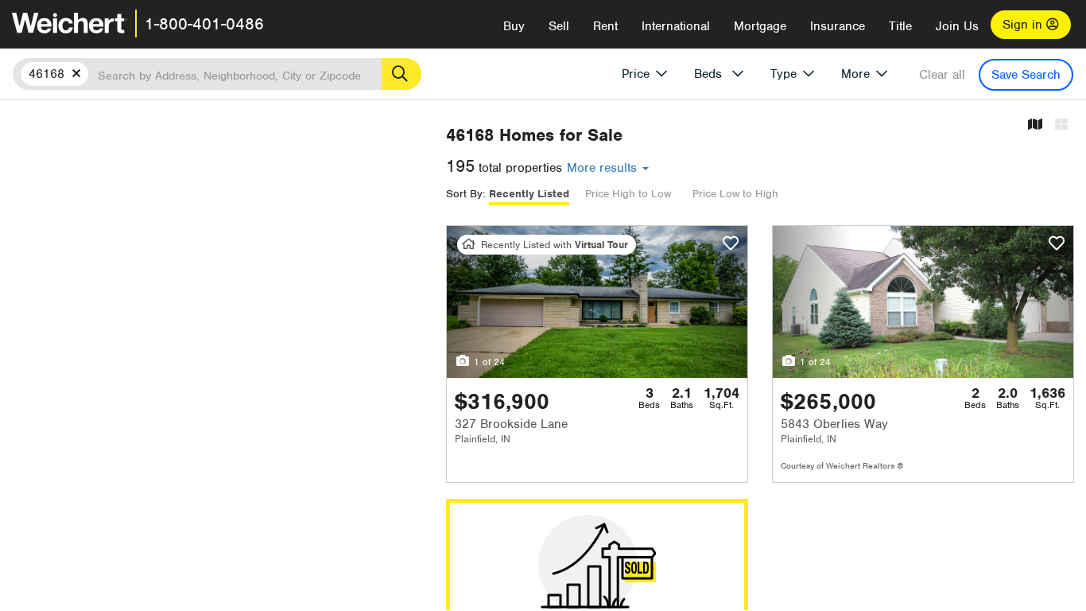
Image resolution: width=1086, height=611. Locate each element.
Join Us (957, 26)
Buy (514, 26)
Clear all (942, 75)
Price (636, 74)
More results (604, 168)
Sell (559, 26)
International (676, 26)
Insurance (837, 26)
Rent (605, 26)
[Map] (1035, 125)
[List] (1061, 125)
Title (900, 26)
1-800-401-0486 (204, 24)
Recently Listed (529, 193)
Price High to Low (628, 193)
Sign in (1024, 25)
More (855, 74)
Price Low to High (735, 193)
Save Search (1026, 75)
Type (783, 74)
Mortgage (760, 26)
